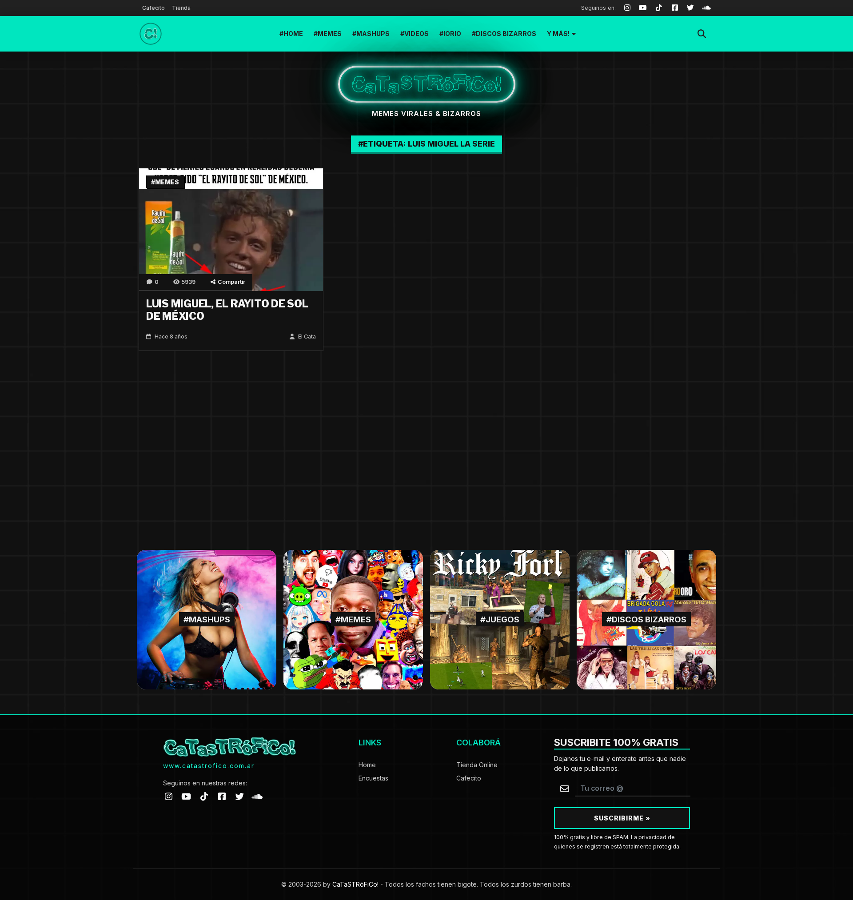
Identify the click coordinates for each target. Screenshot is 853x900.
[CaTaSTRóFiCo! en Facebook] (221, 796)
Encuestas (373, 778)
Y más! (558, 33)
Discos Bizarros (506, 33)
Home (293, 33)
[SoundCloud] (706, 8)
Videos (416, 33)
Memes (330, 33)
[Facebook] (675, 8)
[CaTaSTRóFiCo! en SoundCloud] (257, 796)
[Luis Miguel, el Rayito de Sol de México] (231, 229)
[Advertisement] (426, 456)
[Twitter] (691, 8)
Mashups (373, 33)
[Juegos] (500, 619)
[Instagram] (627, 8)
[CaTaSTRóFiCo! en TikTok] (204, 796)
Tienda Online (477, 765)
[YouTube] (643, 8)
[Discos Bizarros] (646, 619)
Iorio (452, 33)
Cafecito (153, 7)
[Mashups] (206, 619)
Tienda (181, 7)
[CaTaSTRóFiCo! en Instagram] (168, 796)
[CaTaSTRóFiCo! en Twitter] (239, 796)
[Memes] (353, 619)
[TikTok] (659, 8)
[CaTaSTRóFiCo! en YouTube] (186, 796)
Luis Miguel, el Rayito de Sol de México (227, 310)
